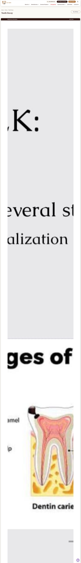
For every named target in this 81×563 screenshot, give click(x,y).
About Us (27, 4)
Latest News (69, 4)
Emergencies (53, 4)
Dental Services (34, 4)
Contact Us (76, 4)
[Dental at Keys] (6, 2)
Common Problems (44, 4)
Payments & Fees (61, 4)
